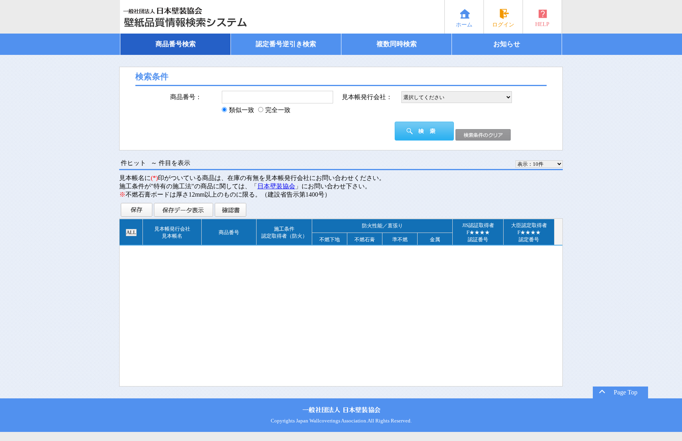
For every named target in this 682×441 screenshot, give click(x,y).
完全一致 (277, 110)
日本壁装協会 (276, 186)
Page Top (624, 392)
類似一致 (241, 110)
